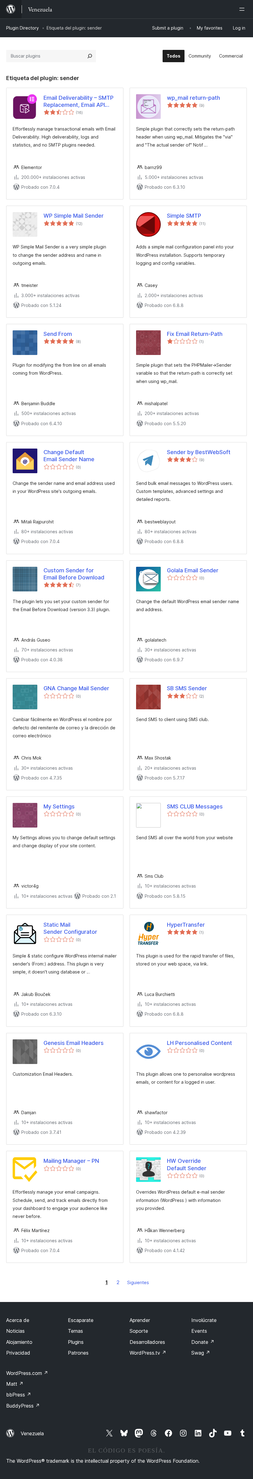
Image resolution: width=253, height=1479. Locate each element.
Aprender (140, 1320)
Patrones (78, 1353)
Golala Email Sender (192, 570)
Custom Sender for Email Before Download (74, 574)
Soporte (139, 1331)
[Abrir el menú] (243, 9)
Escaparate (80, 1320)
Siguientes (138, 1282)
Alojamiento (19, 1342)
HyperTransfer (186, 924)
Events (199, 1331)
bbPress (18, 1395)
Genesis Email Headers (74, 1043)
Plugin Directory (22, 27)
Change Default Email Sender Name (69, 455)
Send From (58, 334)
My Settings (59, 806)
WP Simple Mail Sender (74, 215)
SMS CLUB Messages (195, 806)
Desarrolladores (147, 1342)
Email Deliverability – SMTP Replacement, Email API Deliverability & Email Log (79, 102)
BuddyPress (23, 1406)
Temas (75, 1331)
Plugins (76, 1342)
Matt (14, 1384)
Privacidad (18, 1353)
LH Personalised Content (199, 1043)
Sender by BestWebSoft (198, 452)
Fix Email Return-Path (194, 334)
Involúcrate (204, 1320)
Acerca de (17, 1320)
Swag (200, 1353)
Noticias (15, 1331)
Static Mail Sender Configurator (70, 928)
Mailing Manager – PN (71, 1161)
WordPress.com (27, 1373)
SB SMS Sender (187, 688)
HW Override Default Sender (186, 1164)
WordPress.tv (148, 1353)
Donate (202, 1342)
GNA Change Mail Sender (76, 688)
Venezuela (32, 1433)
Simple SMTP (184, 215)
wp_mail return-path (193, 98)
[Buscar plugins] (90, 56)
